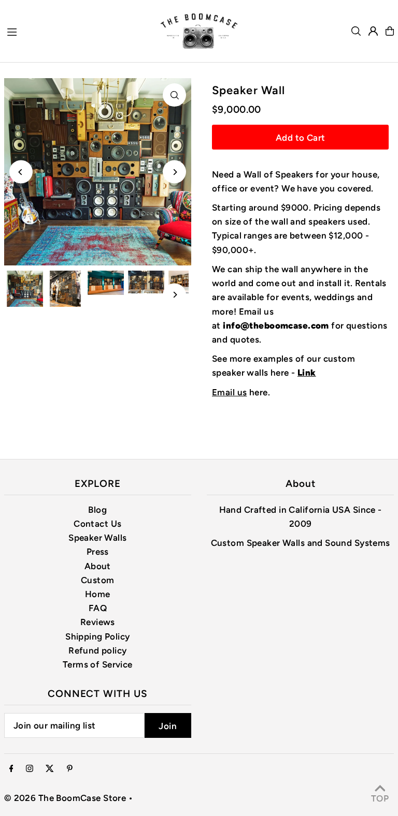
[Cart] (390, 31)
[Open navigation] (77, 30)
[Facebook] (11, 769)
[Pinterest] (70, 769)
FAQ (98, 608)
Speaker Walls (97, 537)
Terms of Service (98, 664)
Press (98, 551)
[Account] (373, 31)
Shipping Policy (97, 636)
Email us (229, 392)
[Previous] (21, 172)
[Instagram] (29, 769)
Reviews (97, 622)
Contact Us (97, 523)
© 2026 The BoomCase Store (65, 798)
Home (97, 594)
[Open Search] (356, 31)
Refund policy (97, 650)
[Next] (174, 172)
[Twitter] (50, 769)
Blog (97, 510)
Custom (98, 580)
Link (306, 372)
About (97, 566)
